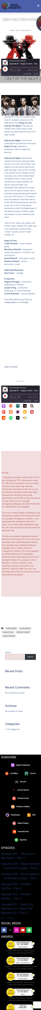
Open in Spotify (11, 366)
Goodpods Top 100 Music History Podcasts (20, 951)
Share (36, 74)
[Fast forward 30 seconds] (19, 70)
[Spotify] (11, 418)
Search (8, 652)
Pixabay (25, 302)
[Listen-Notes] (33, 406)
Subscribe (27, 74)
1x (15, 70)
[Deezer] (25, 406)
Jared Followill (25, 628)
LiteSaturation (10, 302)
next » (12, 918)
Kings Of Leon (8, 632)
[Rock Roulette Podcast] (11, 6)
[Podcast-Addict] (11, 412)
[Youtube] (23, 930)
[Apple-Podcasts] (4, 406)
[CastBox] (11, 406)
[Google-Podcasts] (25, 418)
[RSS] (25, 412)
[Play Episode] (5, 68)
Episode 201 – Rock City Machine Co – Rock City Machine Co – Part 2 (17, 908)
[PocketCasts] (4, 412)
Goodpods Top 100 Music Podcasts (20, 998)
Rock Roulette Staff (24, 40)
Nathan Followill (9, 636)
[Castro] (18, 406)
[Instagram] (16, 930)
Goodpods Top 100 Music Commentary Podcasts (20, 966)
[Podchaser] (18, 412)
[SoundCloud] (4, 418)
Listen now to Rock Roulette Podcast (20, 953)
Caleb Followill (11, 628)
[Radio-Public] (33, 412)
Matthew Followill (23, 632)
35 (8, 918)
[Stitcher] (18, 418)
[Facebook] (4, 930)
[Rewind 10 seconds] (11, 70)
